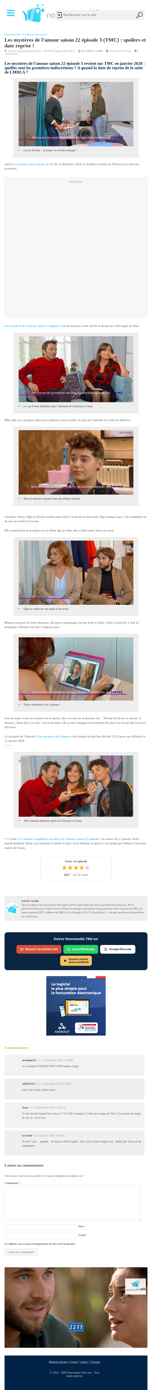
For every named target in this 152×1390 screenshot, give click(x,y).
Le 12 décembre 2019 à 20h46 (56, 1060)
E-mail (82, 1235)
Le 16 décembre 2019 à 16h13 (48, 1107)
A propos (95, 1361)
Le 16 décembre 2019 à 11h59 (54, 1083)
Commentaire (12, 1183)
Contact (74, 1361)
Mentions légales (58, 1361)
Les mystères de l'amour (35, 35)
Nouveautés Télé (12, 35)
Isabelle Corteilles (94, 51)
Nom (81, 1226)
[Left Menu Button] (11, 13)
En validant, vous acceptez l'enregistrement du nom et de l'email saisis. (40, 1244)
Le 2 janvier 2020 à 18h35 (50, 1135)
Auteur (84, 1361)
